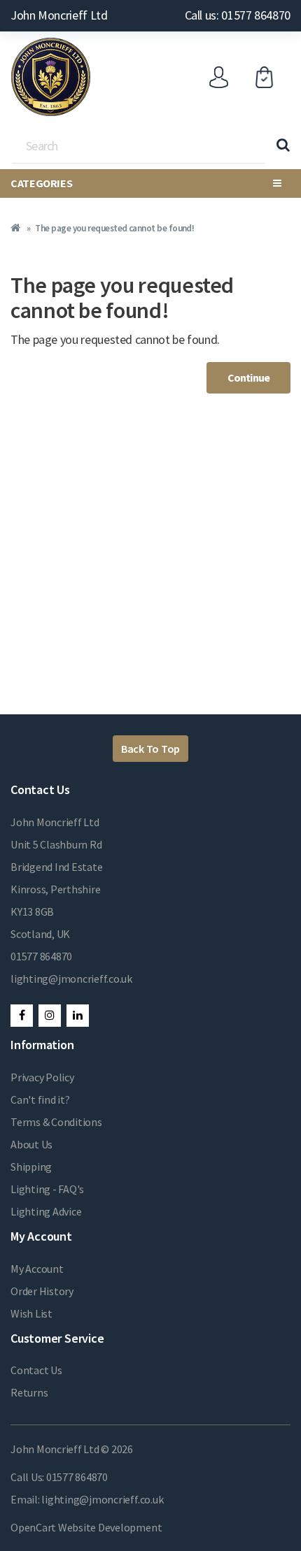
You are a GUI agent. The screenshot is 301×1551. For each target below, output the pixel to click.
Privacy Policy (42, 1077)
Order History (42, 1291)
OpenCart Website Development (86, 1527)
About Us (31, 1144)
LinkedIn (77, 1015)
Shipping (31, 1167)
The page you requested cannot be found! (114, 228)
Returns (29, 1392)
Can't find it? (40, 1099)
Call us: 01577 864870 (237, 15)
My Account (37, 1269)
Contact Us (36, 1370)
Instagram (49, 1015)
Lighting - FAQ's (47, 1189)
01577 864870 (41, 956)
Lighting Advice (45, 1211)
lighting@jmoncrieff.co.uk (71, 979)
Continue (248, 377)
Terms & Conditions (56, 1122)
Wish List (31, 1313)
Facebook (21, 1015)
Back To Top (150, 749)
